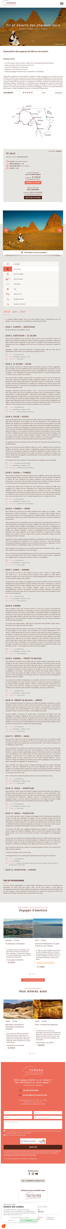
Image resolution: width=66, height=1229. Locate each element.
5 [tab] (23, 248)
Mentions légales (40, 1218)
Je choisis (10, 1220)
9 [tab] (33, 248)
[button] (4, 1226)
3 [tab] (18, 248)
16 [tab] (50, 248)
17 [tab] (52, 248)
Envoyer (33, 1147)
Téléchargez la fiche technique (35, 252)
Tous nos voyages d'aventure (33, 980)
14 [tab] (45, 248)
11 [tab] (38, 248)
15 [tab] (47, 248)
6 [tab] (26, 248)
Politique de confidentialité (50, 1218)
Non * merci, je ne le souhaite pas (16, 1135)
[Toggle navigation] (62, 3)
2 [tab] (16, 248)
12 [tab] (40, 248)
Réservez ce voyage (33, 182)
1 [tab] (14, 248)
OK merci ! (29, 1220)
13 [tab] (42, 248)
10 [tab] (35, 248)
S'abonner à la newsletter (35, 1181)
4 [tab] (21, 248)
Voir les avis (58, 92)
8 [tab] (30, 248)
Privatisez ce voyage (33, 197)
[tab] (31, 264)
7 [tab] (28, 248)
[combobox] (36, 1117)
